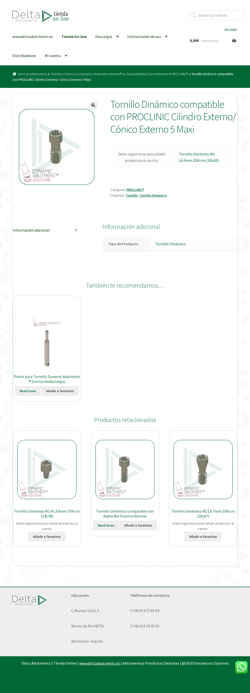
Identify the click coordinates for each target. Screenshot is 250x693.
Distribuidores (24, 55)
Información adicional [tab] (31, 230)
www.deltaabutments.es (32, 36)
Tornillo (132, 195)
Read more (28, 391)
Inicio (22, 74)
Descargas (103, 36)
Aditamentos (38, 74)
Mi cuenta (53, 55)
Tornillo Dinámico (153, 195)
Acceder (231, 29)
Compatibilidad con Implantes (146, 74)
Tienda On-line (74, 36)
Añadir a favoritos (60, 391)
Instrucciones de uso (144, 36)
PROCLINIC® (179, 74)
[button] (93, 105)
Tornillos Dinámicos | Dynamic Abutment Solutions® (86, 74)
